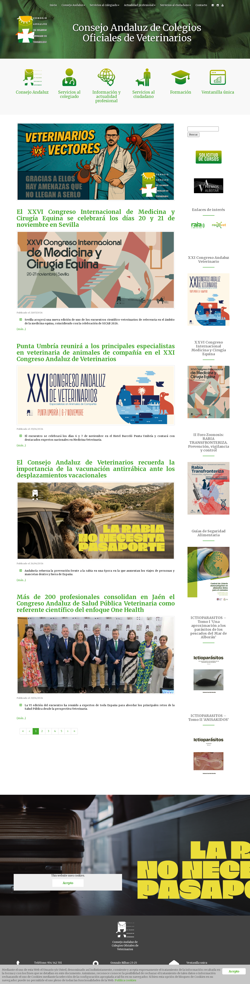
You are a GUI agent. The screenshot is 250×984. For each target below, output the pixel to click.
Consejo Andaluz (72, 5)
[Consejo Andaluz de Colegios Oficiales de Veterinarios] (31, 5)
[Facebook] (212, 5)
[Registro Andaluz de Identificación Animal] (198, 225)
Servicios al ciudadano (174, 5)
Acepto (68, 883)
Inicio (53, 5)
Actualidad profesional (139, 5)
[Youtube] (222, 5)
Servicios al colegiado (103, 5)
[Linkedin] (217, 5)
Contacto (201, 5)
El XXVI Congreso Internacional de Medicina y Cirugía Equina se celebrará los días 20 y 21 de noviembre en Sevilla (96, 218)
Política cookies (125, 980)
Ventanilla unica (197, 962)
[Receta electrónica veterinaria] (219, 225)
